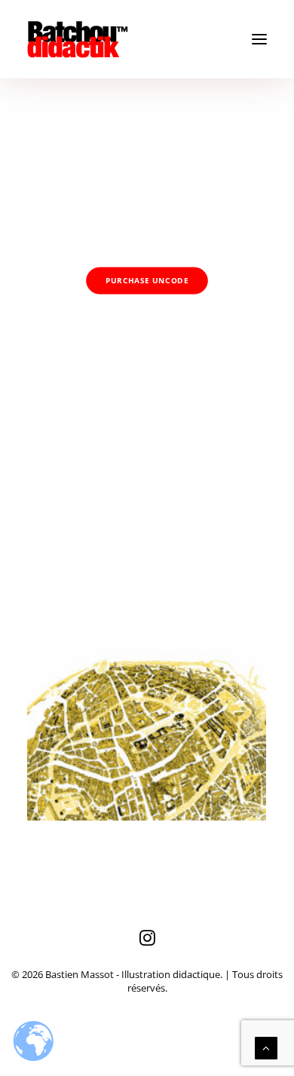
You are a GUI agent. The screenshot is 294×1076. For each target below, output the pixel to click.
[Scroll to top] (266, 1046)
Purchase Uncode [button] (147, 281)
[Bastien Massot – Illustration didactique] (147, 39)
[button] (259, 39)
